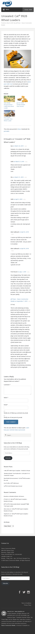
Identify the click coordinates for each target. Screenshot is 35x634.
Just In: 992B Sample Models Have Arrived (21, 104)
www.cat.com (10, 611)
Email (5, 405)
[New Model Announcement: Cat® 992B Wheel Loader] (9, 99)
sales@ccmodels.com (6, 556)
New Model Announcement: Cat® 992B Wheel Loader (9, 105)
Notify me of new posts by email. (13, 417)
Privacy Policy (27, 605)
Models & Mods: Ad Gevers (17, 496)
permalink (6, 131)
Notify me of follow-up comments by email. (16, 413)
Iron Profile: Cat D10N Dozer (11, 483)
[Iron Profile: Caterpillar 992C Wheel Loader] (9, 113)
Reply (25, 146)
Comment (6, 384)
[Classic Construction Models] (17, 3)
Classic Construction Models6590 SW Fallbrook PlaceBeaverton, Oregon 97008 (8, 550)
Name (5, 397)
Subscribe (8, 458)
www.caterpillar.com (19, 611)
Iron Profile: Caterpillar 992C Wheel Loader (8, 118)
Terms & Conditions (26, 603)
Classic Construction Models (8, 625)
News (19, 129)
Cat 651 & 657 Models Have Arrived (13, 486)
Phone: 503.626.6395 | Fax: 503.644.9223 (11, 554)
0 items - (28, 9)
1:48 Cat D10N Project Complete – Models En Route (17, 470)
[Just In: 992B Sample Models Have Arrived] (22, 99)
